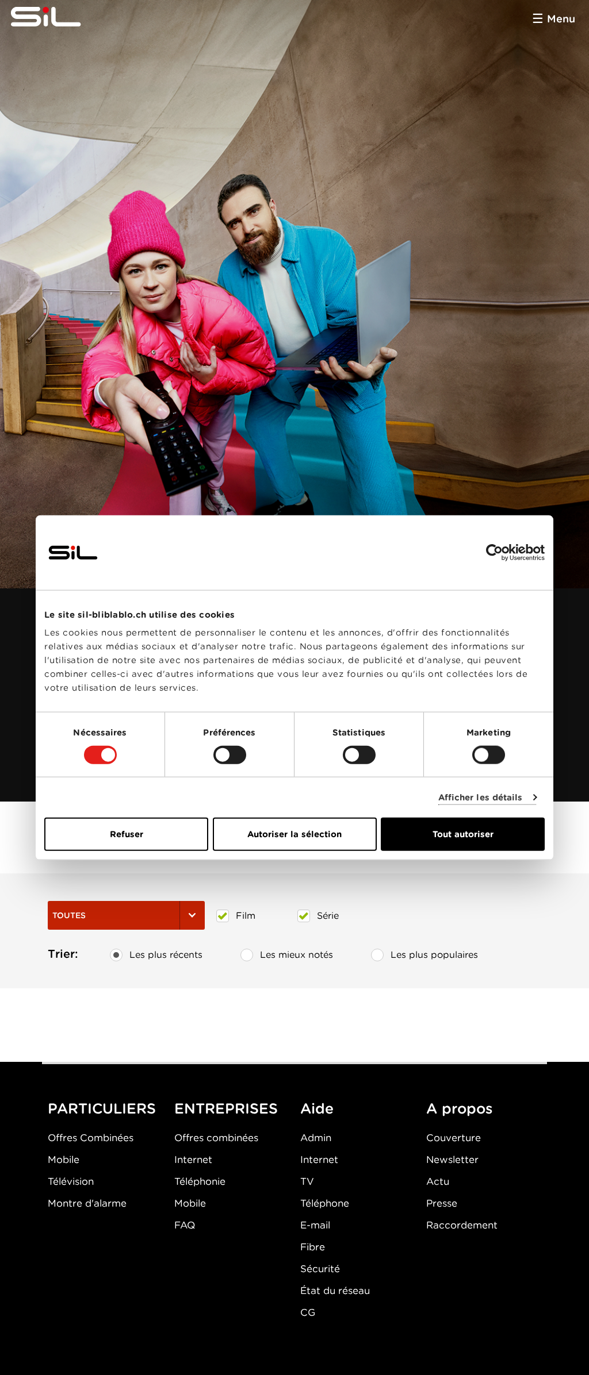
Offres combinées (216, 1137)
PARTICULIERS (102, 1108)
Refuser (126, 834)
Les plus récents (165, 954)
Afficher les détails (480, 797)
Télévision (71, 1181)
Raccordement (462, 1225)
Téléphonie (199, 1181)
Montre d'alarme (87, 1203)
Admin (315, 1137)
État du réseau (335, 1290)
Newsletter (452, 1159)
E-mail (315, 1225)
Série (328, 915)
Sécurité (320, 1268)
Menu (561, 19)
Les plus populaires (434, 954)
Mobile (63, 1159)
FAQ (184, 1225)
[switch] (229, 754)
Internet (193, 1159)
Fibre (312, 1247)
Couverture (453, 1137)
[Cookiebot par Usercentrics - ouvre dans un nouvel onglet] (494, 552)
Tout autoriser (463, 834)
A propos (459, 1108)
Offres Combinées (90, 1137)
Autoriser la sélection (294, 834)
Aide (317, 1108)
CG (307, 1312)
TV (307, 1181)
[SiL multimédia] (58, 17)
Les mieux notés (296, 954)
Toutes (69, 915)
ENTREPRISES (226, 1108)
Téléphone (324, 1203)
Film (245, 915)
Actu (437, 1181)
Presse (441, 1203)
